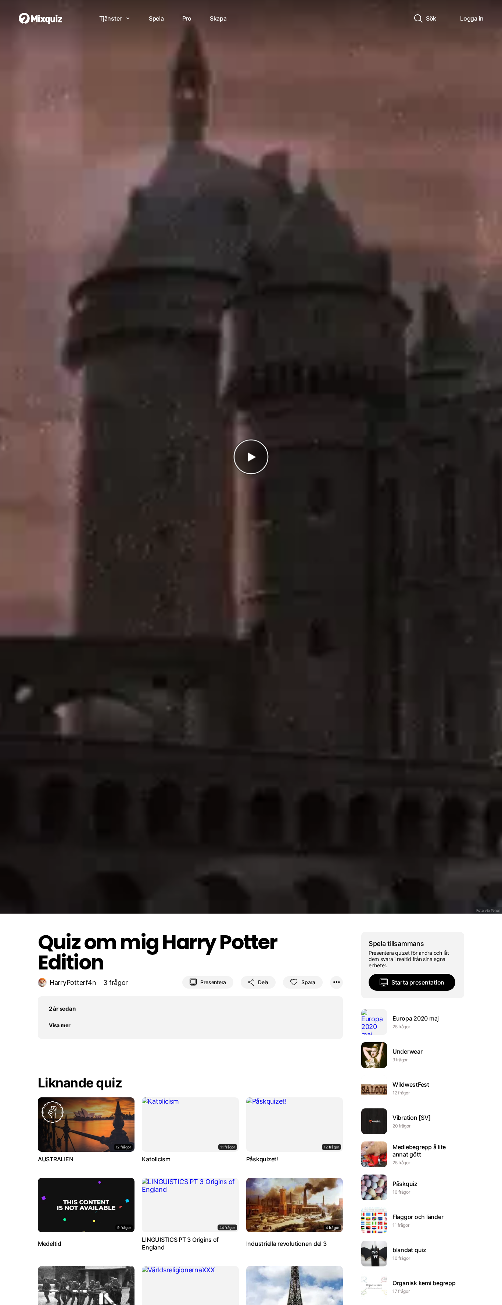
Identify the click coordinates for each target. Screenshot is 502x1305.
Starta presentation (417, 982)
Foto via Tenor (488, 910)
